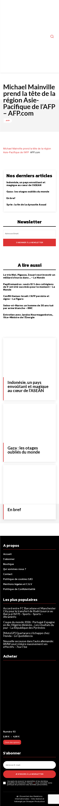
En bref (10, 198)
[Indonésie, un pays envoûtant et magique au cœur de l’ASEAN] (29, 357)
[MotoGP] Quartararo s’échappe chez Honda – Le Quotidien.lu (26, 634)
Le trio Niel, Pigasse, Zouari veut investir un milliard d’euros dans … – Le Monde (29, 276)
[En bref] (29, 484)
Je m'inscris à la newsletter (29, 774)
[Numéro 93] (29, 696)
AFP (8, 120)
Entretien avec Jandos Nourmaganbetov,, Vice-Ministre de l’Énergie (28, 316)
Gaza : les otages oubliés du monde (27, 191)
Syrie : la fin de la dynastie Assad (26, 204)
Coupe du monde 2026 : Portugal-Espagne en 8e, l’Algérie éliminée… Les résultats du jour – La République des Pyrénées (29, 624)
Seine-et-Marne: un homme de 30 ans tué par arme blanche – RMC (28, 307)
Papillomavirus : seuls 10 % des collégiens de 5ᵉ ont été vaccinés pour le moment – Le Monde (29, 286)
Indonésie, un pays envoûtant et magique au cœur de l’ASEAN (25, 183)
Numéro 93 (9, 731)
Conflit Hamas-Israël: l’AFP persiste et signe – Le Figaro (26, 297)
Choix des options (12, 742)
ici (34, 783)
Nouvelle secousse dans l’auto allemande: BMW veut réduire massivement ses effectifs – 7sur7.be (28, 643)
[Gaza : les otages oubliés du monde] (29, 423)
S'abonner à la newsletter (29, 242)
